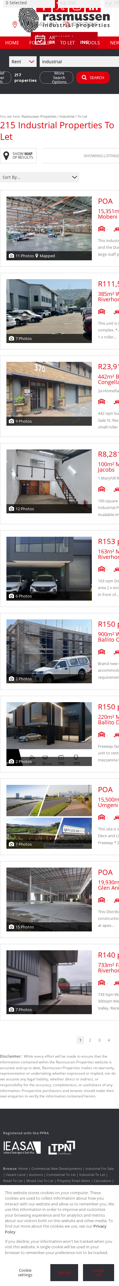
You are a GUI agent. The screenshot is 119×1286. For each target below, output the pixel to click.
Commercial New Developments (56, 1168)
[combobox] (36, 177)
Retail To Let (13, 1180)
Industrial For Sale (99, 1168)
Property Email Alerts (73, 1180)
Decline (64, 1272)
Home (23, 1168)
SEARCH (97, 77)
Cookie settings (25, 1272)
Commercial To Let (61, 1174)
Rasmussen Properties (39, 116)
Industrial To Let (92, 1174)
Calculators (102, 1180)
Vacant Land (15, 1174)
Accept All (98, 1272)
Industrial (67, 116)
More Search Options (59, 77)
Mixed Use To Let (39, 1180)
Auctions (36, 1174)
